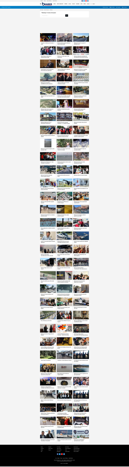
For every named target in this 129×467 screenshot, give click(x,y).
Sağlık (88, 3)
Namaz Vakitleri (76, 451)
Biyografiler (58, 451)
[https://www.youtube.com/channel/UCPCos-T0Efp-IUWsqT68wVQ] (86, 1)
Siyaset (73, 3)
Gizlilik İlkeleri (71, 458)
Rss (56, 458)
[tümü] (91, 4)
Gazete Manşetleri (77, 448)
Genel (54, 3)
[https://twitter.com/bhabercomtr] (82, 1)
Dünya (85, 3)
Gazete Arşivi (67, 451)
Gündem (65, 3)
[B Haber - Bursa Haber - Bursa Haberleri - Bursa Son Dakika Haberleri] (47, 4)
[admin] (88, 1)
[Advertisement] (64, 25)
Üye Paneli (125, 7)
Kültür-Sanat (50, 448)
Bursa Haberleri (60, 3)
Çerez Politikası (65, 458)
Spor (81, 3)
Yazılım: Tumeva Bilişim (64, 463)
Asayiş (69, 3)
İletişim (58, 458)
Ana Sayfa (41, 9)
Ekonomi (77, 3)
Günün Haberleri (68, 448)
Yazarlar (118, 7)
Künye (61, 458)
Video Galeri (106, 7)
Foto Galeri (112, 7)
